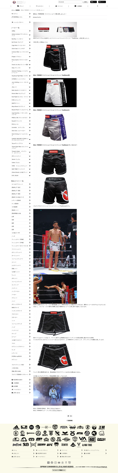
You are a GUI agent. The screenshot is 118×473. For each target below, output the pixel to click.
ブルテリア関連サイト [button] (59, 470)
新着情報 (70, 420)
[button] (97, 6)
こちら (56, 408)
